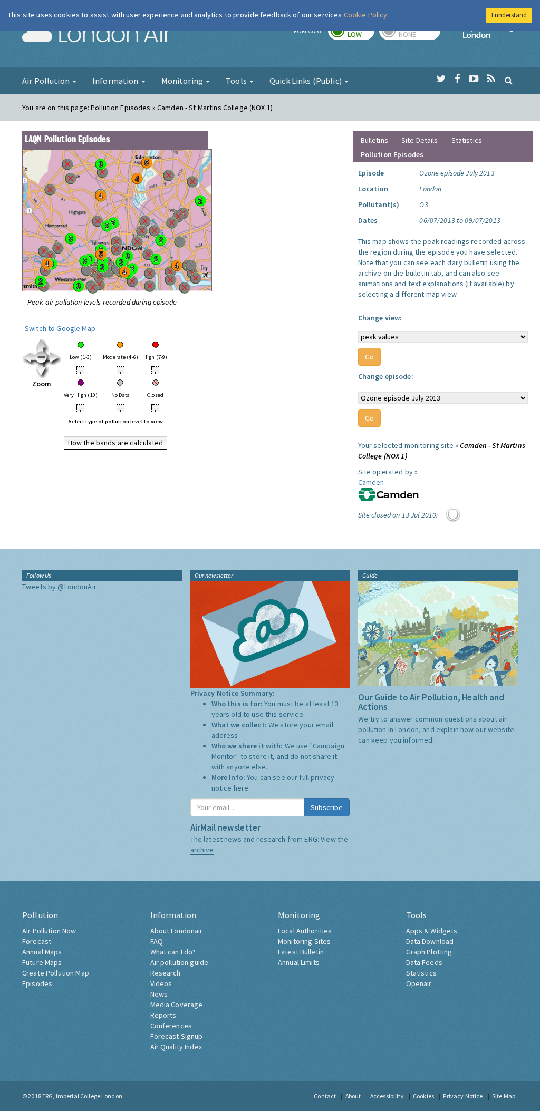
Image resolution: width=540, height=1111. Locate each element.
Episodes (37, 983)
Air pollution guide (179, 962)
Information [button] (116, 80)
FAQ (156, 941)
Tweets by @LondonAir (59, 586)
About (353, 1096)
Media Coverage (176, 1004)
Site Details (419, 140)
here (241, 788)
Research (165, 973)
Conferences (171, 1025)
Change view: (380, 318)
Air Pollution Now (49, 930)
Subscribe (327, 807)
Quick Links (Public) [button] (306, 80)
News (159, 994)
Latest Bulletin (301, 952)
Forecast (36, 941)
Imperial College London (490, 35)
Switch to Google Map (60, 328)
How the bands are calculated (115, 442)
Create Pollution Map (55, 973)
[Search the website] (508, 80)
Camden (371, 482)
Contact (325, 1096)
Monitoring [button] (183, 80)
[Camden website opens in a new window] (388, 494)
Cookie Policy (366, 15)
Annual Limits (299, 962)
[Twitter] (441, 79)
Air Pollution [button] (46, 80)
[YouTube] (474, 79)
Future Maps (42, 962)
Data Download (430, 941)
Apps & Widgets (432, 930)
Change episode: (385, 376)
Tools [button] (237, 80)
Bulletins (374, 140)
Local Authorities (305, 930)
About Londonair (176, 930)
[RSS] (491, 79)
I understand (509, 15)
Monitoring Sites (304, 941)
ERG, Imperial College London (82, 1096)
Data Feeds (424, 962)
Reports (163, 1015)
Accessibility (387, 1096)
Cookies (423, 1096)
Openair (419, 983)
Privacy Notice (463, 1096)
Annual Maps (42, 952)
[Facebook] (457, 79)
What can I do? (173, 952)
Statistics (466, 140)
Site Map (503, 1096)
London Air (96, 35)
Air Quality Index (176, 1046)
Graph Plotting (429, 952)
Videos (161, 983)
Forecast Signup (176, 1036)
